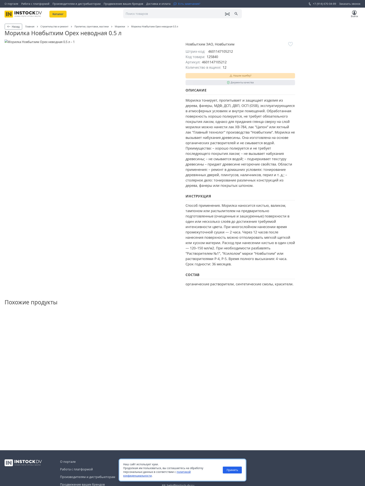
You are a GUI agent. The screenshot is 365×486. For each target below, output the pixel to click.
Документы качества (242, 82)
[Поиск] (236, 14)
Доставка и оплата (158, 4)
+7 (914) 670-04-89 (324, 4)
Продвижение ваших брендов (123, 4)
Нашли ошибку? (242, 75)
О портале (11, 4)
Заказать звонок (349, 4)
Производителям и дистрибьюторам (76, 4)
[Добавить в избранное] (290, 44)
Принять (232, 470)
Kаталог (57, 14)
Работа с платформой (35, 4)
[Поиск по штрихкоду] (227, 14)
